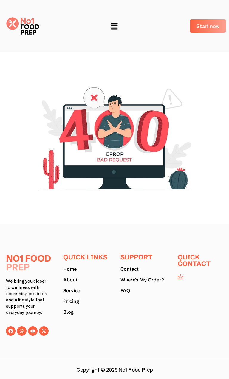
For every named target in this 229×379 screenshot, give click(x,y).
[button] (114, 26)
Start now (207, 26)
